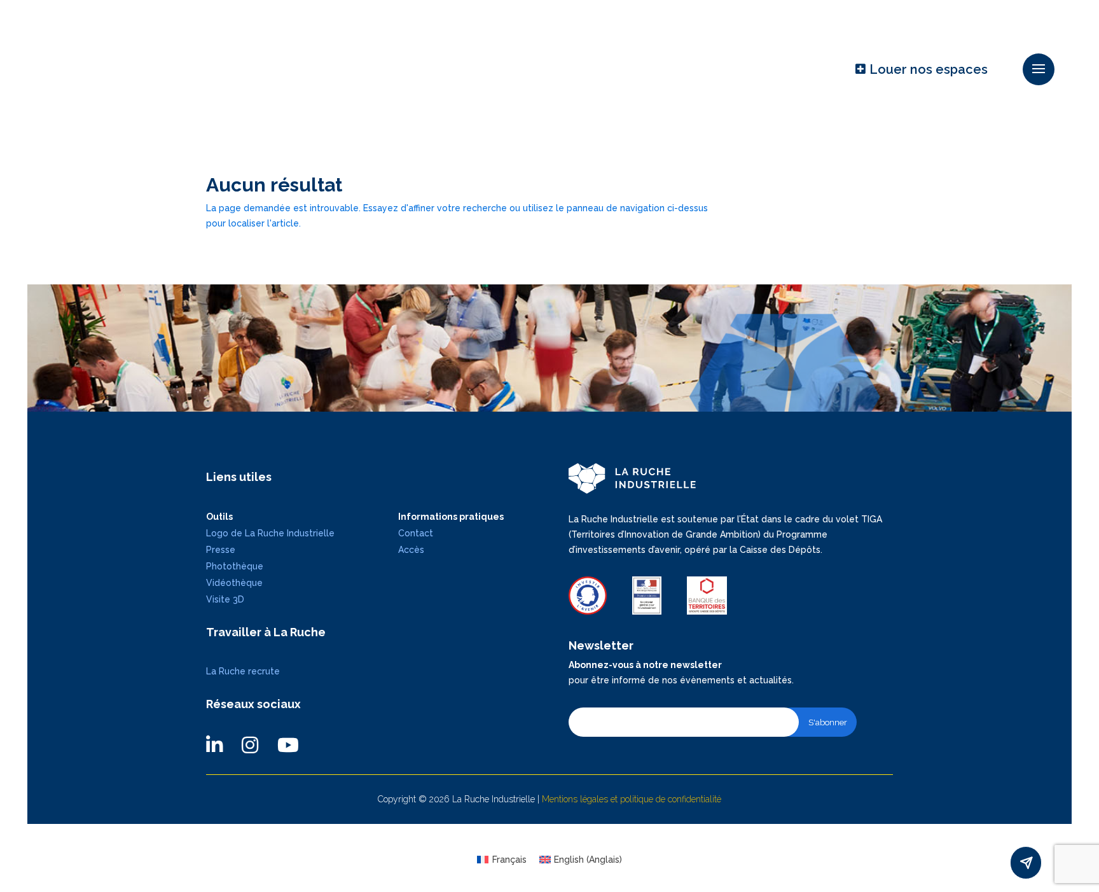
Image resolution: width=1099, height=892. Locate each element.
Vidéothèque (234, 583)
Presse (220, 550)
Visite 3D (225, 599)
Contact (415, 533)
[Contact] (1026, 862)
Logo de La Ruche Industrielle (270, 533)
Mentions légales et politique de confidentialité (631, 799)
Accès (411, 550)
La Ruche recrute (243, 671)
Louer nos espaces (928, 69)
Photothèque (234, 566)
